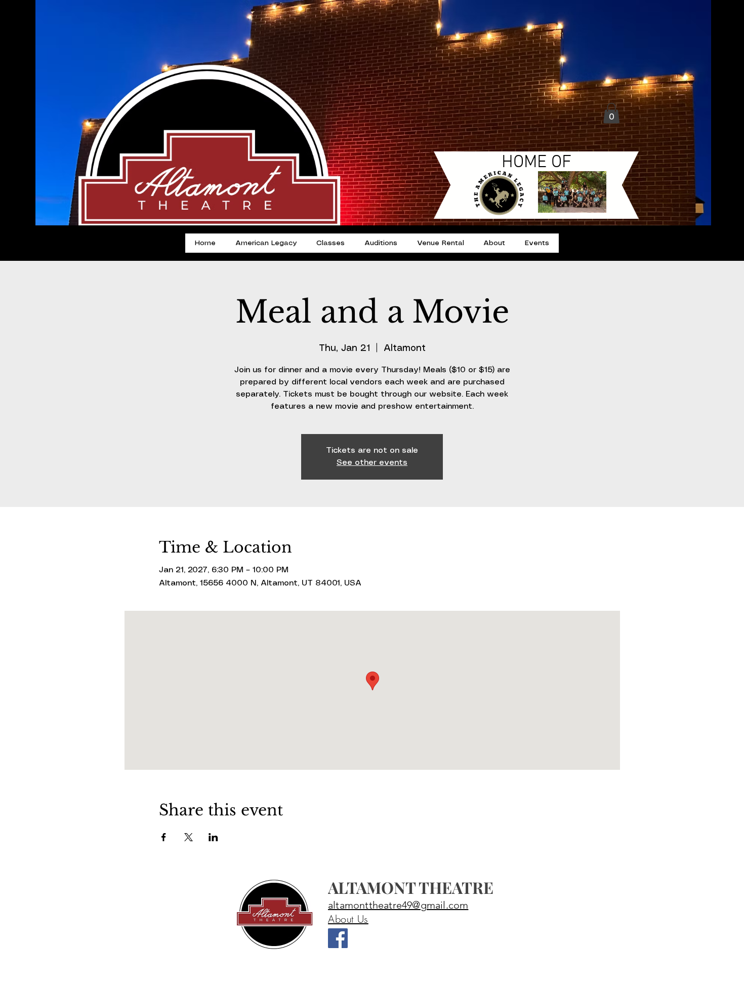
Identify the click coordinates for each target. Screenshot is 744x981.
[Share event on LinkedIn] (213, 837)
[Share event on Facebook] (164, 837)
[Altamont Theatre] (338, 938)
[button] (611, 113)
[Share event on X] (188, 837)
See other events (372, 462)
